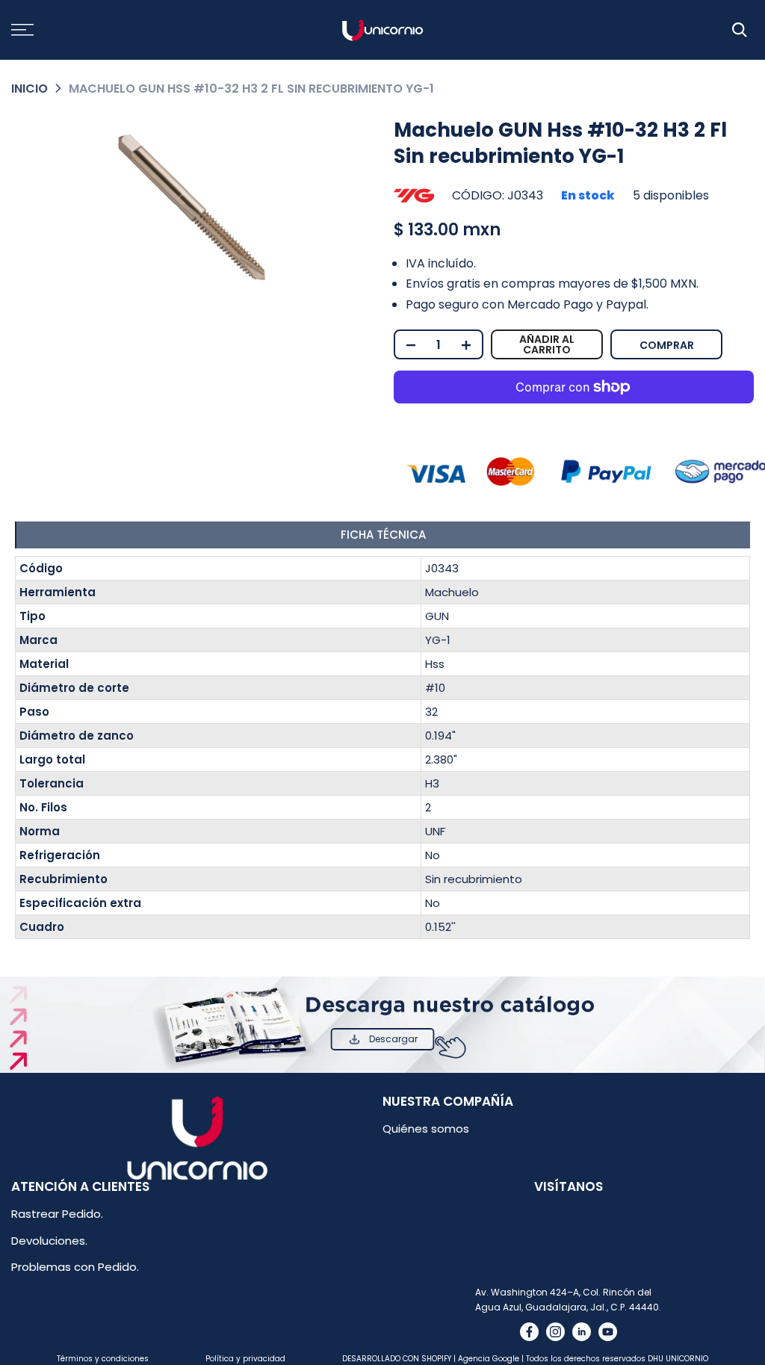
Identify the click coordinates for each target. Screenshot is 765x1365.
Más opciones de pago (721, 339)
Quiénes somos (425, 1128)
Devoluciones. (49, 1240)
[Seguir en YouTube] (607, 1331)
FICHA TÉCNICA (383, 534)
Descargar (393, 1039)
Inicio (29, 88)
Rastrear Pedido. (57, 1214)
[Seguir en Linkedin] (581, 1331)
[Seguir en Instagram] (555, 1331)
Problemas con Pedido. (75, 1267)
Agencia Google (488, 1358)
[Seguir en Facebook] (529, 1331)
